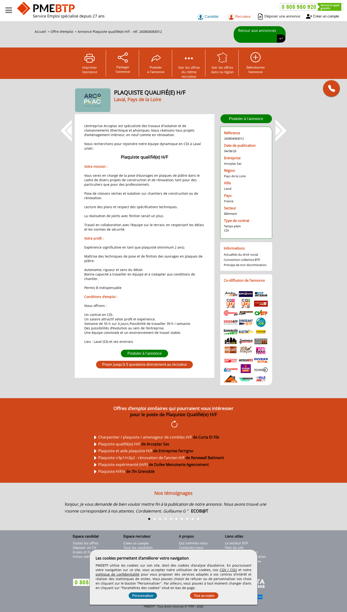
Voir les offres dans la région (222, 69)
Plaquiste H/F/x (126, 471)
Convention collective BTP (242, 260)
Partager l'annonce (123, 69)
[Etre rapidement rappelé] (329, 88)
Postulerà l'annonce (156, 69)
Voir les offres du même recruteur (189, 71)
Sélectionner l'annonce (255, 69)
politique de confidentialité (117, 574)
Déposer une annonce (282, 16)
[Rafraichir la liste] (173, 425)
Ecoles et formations (89, 552)
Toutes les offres (86, 543)
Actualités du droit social (241, 254)
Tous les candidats (138, 547)
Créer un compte (326, 16)
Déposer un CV (84, 547)
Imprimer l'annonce (89, 69)
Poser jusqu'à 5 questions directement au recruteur (144, 364)
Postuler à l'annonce (144, 353)
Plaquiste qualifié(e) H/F (133, 444)
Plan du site (234, 547)
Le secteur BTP (236, 543)
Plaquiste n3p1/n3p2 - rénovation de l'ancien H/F (161, 457)
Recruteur (242, 16)
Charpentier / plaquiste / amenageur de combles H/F (158, 437)
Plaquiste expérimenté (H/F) (153, 464)
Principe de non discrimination (245, 265)
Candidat (211, 16)
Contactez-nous (191, 547)
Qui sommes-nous (193, 543)
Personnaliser (142, 596)
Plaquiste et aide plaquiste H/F (145, 450)
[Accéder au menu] (8, 10)
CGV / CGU (228, 570)
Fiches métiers (84, 556)
